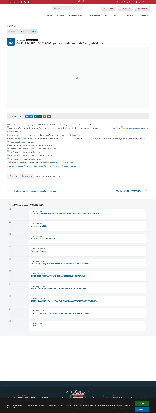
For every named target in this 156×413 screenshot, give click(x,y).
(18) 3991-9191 (117, 398)
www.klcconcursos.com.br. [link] (137, 128)
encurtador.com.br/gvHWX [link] (61, 162)
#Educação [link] (38, 166)
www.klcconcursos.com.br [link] (18, 138)
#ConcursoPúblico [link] (15, 166)
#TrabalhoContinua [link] (70, 166)
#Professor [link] (28, 166)
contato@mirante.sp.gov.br (135, 398)
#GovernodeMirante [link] (52, 166)
